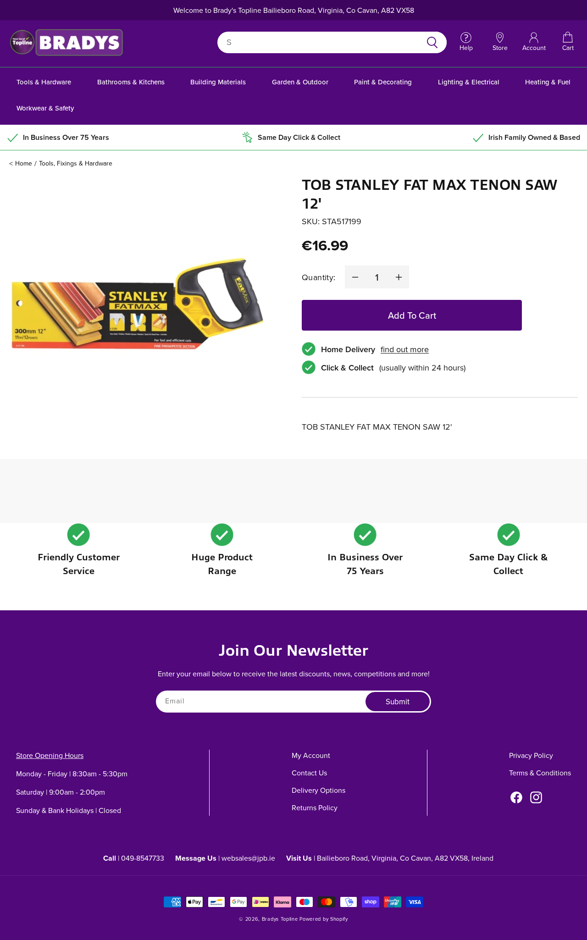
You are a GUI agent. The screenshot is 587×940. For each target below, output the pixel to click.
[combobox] (321, 42)
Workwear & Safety (45, 108)
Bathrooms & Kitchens (131, 82)
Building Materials (218, 82)
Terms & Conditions (540, 773)
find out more (405, 349)
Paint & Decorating (383, 82)
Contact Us (309, 773)
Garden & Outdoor (300, 82)
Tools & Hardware (44, 82)
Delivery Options (318, 790)
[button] (568, 42)
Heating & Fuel (547, 82)
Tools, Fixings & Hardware (75, 163)
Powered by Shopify (323, 919)
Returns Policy (315, 807)
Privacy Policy (531, 755)
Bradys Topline (280, 919)
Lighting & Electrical (468, 82)
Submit (398, 702)
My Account (311, 755)
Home (23, 163)
